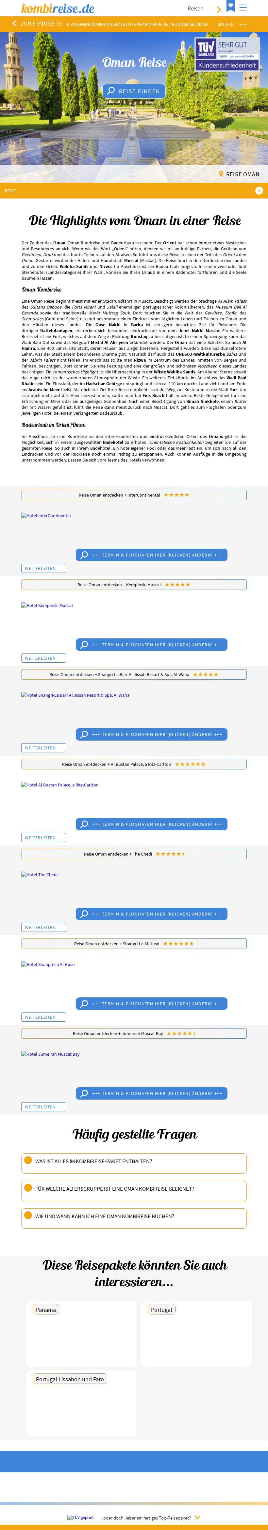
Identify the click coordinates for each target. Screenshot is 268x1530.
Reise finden (139, 91)
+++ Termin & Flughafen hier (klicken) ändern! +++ (157, 555)
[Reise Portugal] (196, 1342)
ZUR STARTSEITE (41, 23)
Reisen (196, 8)
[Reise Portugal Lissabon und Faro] (81, 1411)
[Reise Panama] (81, 1342)
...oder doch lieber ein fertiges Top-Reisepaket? (145, 1518)
